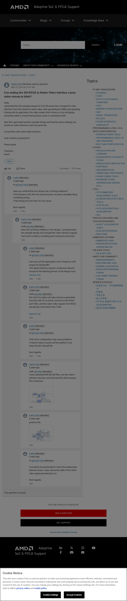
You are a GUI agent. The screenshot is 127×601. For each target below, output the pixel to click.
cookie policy (40, 588)
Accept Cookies (74, 595)
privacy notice (23, 588)
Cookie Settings (50, 595)
